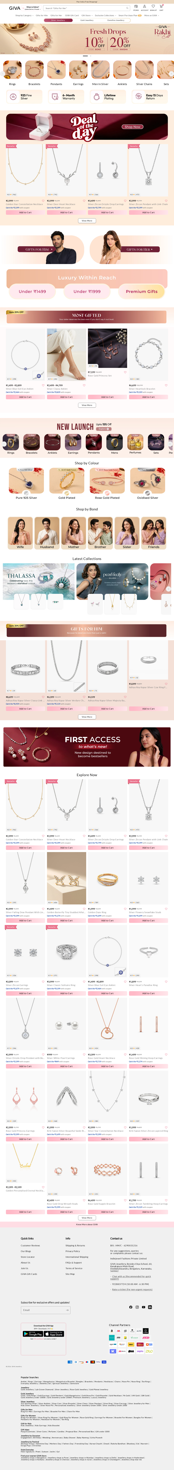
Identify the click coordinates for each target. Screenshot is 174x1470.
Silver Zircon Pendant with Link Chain (148, 206)
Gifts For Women (28, 1416)
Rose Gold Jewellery (79, 1390)
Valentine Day (42, 1444)
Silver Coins (42, 1432)
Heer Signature (27, 1452)
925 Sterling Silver (29, 1404)
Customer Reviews (30, 1245)
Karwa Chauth (96, 1444)
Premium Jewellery (81, 1397)
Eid (137, 1444)
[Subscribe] (67, 1310)
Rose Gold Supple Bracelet (101, 1204)
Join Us (24, 1268)
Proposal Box (71, 1432)
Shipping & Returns (75, 1245)
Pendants (56, 84)
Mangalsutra (48, 1382)
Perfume (52, 1432)
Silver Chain (82, 1404)
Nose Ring (135, 1382)
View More (87, 221)
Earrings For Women (104, 1418)
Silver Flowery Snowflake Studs (145, 914)
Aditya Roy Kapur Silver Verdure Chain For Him (66, 702)
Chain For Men (73, 1411)
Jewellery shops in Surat (81, 1460)
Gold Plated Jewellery (98, 1390)
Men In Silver (100, 84)
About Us (25, 1263)
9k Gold (126, 1396)
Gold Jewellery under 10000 (33, 1397)
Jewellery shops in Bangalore (33, 1458)
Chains (118, 1382)
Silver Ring (108, 1404)
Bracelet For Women (123, 1418)
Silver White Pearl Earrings (61, 1060)
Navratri (144, 1444)
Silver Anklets (44, 1404)
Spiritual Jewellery (60, 1383)
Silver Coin (56, 1404)
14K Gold (135, 1396)
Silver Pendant (95, 1404)
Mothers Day (55, 1444)
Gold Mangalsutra (72, 1396)
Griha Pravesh (96, 1438)
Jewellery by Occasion (30, 1436)
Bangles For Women (142, 1418)
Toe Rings (146, 1382)
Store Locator (28, 1257)
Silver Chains (144, 84)
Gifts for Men (26, 1410)
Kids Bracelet (54, 1426)
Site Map (70, 1274)
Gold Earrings (43, 1396)
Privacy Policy (73, 1251)
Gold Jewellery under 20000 (59, 1397)
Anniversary (57, 1438)
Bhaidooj (131, 1444)
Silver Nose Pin (47, 1405)
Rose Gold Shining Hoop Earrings (146, 1060)
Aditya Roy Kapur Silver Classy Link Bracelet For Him (25, 702)
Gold (23, 1396)
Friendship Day (81, 1444)
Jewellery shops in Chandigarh (106, 1460)
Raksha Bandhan (118, 1444)
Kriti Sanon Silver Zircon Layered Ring (148, 1131)
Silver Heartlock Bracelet (142, 390)
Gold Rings (31, 1396)
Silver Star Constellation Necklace (105, 1132)
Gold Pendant (57, 1396)
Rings (12, 84)
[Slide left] (2, 73)
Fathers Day (68, 1444)
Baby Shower (70, 1438)
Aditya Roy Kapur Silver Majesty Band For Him (107, 700)
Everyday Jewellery (29, 1383)
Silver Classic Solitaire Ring (61, 987)
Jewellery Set (45, 1383)
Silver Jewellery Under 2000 (115, 1405)
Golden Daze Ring (100, 914)
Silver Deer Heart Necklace (61, 206)
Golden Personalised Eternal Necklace (25, 1190)
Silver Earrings (120, 1404)
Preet (38, 1452)
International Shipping (77, 1257)
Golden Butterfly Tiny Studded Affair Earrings (66, 914)
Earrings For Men (41, 1411)
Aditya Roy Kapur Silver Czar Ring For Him (148, 687)
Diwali (106, 1444)
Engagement (26, 1438)
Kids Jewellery (27, 1426)
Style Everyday (27, 1450)
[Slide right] (171, 73)
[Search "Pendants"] (127, 8)
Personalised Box (86, 1432)
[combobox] (86, 8)
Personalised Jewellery (65, 1405)
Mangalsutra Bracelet (65, 1382)
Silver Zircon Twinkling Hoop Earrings (148, 1205)
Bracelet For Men (58, 1411)
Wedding (46, 1438)
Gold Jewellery (86, 20)
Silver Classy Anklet (59, 390)
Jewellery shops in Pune (58, 1458)
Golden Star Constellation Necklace (24, 206)
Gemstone (74, 1383)
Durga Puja (26, 1446)
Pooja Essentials (28, 1432)
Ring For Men (26, 1411)
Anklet (24, 1382)
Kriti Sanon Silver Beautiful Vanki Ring (66, 1132)
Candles (60, 1432)
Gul (58, 1452)
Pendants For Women (30, 1419)
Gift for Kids (26, 1424)
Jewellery (25, 1388)
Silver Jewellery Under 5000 (89, 1405)
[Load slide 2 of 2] (88, 56)
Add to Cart (25, 397)
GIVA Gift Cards (29, 1274)
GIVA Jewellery (17, 1366)
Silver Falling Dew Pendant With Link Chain (25, 914)
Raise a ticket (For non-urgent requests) (132, 1289)
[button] (24, 15)
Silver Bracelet (69, 1404)
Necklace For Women (50, 1419)
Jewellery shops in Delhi (105, 1458)
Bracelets (34, 84)
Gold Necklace (115, 1396)
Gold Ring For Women (69, 1418)
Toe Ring (65, 1419)
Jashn (52, 1452)
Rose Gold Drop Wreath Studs (62, 1205)
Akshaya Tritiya (27, 1444)
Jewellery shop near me (131, 1460)
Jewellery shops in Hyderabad (131, 1458)
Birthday (37, 1438)
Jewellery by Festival (30, 1442)
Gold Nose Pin (88, 1396)
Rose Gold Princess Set (100, 375)
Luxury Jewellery (98, 1397)
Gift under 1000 (102, 1432)
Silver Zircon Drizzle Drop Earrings (106, 206)
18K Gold (145, 1396)
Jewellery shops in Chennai (57, 1460)
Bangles (79, 1382)
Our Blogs (26, 1251)
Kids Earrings (41, 1426)
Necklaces (108, 1382)
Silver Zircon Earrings (18, 987)
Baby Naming (83, 1438)
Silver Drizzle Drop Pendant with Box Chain (25, 1060)
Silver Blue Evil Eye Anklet (19, 390)
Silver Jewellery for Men (138, 1404)
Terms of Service (74, 1268)
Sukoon (45, 1452)
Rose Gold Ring (86, 1418)
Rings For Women (28, 1418)
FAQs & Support (74, 1263)
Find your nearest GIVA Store (33, 1456)
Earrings (78, 84)
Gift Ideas (25, 1430)
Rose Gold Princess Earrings (20, 1132)
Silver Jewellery (58, 20)
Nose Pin (126, 1382)
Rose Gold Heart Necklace (101, 1060)
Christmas (36, 1446)
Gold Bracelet (102, 1396)
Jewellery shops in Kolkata (32, 1460)
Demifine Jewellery (115, 20)
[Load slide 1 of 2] (83, 56)
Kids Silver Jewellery (30, 1405)
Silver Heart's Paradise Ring (143, 985)
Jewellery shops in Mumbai (82, 1458)
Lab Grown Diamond (44, 1390)
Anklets (122, 84)
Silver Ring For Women (48, 1418)
